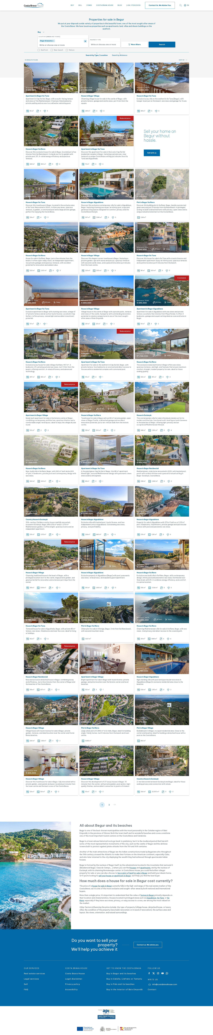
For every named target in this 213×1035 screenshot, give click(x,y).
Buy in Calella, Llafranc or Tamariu (124, 979)
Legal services (31, 979)
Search (162, 45)
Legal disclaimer (73, 979)
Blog (120, 5)
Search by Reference (119, 55)
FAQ (26, 989)
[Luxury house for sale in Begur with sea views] (51, 344)
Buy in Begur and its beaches (121, 973)
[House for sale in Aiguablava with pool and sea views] (162, 501)
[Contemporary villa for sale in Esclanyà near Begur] (162, 397)
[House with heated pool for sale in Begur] (162, 450)
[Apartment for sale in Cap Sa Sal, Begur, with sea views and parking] (51, 78)
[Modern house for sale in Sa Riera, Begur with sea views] (51, 450)
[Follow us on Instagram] (158, 973)
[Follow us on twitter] (153, 973)
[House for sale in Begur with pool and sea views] (106, 184)
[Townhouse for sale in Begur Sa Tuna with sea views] (51, 184)
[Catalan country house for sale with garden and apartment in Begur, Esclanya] (51, 501)
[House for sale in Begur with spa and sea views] (106, 237)
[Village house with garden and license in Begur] (51, 710)
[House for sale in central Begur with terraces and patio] (106, 290)
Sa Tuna (160, 898)
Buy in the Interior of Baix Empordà (124, 989)
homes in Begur (147, 895)
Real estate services (34, 973)
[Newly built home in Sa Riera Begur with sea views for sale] (162, 344)
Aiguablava (151, 898)
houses (133, 868)
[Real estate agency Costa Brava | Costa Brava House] (33, 5)
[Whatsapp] (167, 973)
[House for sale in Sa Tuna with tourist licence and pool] (162, 237)
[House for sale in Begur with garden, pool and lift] (51, 131)
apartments (145, 868)
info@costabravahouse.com (164, 984)
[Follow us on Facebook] (149, 973)
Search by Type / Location (97, 55)
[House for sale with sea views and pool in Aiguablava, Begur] (106, 554)
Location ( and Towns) (49, 36)
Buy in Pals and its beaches (120, 984)
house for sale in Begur (102, 886)
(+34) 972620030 (133, 5)
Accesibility (71, 989)
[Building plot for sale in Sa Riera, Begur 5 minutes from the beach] (162, 184)
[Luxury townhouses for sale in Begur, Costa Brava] (106, 761)
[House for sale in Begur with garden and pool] (51, 761)
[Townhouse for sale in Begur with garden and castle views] (106, 397)
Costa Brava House (104, 5)
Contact (152, 989)
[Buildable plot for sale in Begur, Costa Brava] (162, 710)
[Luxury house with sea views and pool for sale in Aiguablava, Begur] (162, 659)
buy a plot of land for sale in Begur (132, 873)
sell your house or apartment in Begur (115, 876)
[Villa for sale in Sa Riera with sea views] (162, 608)
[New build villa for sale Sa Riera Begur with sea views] (162, 554)
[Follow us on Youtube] (162, 973)
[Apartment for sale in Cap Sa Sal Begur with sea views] (106, 450)
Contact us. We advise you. (160, 5)
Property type (95, 40)
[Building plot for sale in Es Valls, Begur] (106, 710)
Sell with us (151, 153)
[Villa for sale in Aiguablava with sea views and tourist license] (106, 501)
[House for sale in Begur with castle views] (106, 78)
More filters (136, 45)
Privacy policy (72, 984)
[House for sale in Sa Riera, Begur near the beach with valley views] (51, 237)
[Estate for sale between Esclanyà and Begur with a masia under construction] (162, 761)
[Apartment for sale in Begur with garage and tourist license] (106, 659)
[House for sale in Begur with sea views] (51, 608)
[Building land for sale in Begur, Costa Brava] (106, 608)
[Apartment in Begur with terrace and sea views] (51, 290)
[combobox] (62, 44)
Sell (80, 5)
